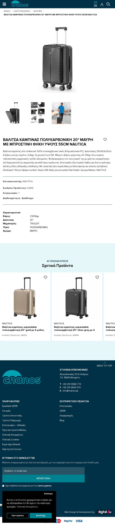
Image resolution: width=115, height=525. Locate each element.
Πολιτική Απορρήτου (12, 434)
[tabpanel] (14, 113)
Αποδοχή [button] (40, 515)
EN (95, 5)
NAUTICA (28, 181)
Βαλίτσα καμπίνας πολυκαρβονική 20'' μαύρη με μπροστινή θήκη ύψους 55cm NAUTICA (50, 14)
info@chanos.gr (70, 390)
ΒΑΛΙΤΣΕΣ (38, 11)
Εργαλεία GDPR (10, 406)
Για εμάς (6, 410)
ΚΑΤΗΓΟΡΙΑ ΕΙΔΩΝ (22, 11)
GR (95, 2)
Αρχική (7, 11)
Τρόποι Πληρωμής (11, 420)
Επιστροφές (66, 406)
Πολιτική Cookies (10, 439)
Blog (62, 420)
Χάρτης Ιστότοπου (11, 449)
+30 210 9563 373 (72, 387)
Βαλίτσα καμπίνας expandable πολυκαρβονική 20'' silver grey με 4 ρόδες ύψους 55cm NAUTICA (74, 330)
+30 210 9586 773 (72, 384)
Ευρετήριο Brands (11, 444)
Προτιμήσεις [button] (18, 515)
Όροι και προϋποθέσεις (14, 430)
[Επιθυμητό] (45, 277)
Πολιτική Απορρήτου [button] (27, 506)
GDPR (62, 410)
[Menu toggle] (4, 4)
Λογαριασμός (66, 415)
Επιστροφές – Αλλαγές (13, 425)
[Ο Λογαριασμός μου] (101, 4)
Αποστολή (43, 478)
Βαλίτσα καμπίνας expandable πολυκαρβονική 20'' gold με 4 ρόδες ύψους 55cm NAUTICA (23, 330)
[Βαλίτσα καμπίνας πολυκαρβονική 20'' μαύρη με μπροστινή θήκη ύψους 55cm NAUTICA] (14, 113)
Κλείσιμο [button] (48, 493)
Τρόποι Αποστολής (12, 415)
